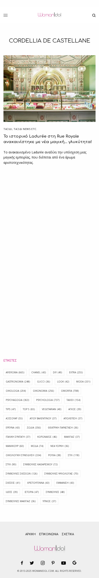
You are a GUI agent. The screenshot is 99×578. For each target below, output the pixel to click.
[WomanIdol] (49, 15)
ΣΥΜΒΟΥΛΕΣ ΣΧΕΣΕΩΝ (21, 473)
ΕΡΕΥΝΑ (13, 427)
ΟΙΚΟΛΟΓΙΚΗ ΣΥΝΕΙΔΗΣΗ (23, 455)
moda (83, 381)
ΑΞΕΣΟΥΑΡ (14, 418)
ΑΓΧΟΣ (74, 409)
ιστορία (32, 492)
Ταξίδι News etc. (25, 129)
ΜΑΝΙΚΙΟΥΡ (15, 446)
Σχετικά (68, 534)
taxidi (73, 400)
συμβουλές (55, 492)
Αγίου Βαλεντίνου (43, 418)
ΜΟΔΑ (37, 446)
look (63, 381)
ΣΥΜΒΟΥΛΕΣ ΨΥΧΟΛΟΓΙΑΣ (61, 473)
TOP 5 (29, 409)
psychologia (47, 400)
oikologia (16, 390)
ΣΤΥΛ (11, 464)
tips (11, 409)
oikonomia (43, 390)
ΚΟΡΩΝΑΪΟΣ (47, 436)
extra (76, 372)
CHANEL (38, 372)
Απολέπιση (73, 418)
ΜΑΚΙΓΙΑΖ (72, 436)
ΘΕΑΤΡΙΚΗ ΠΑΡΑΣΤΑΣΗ (63, 427)
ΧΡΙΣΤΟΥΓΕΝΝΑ (38, 482)
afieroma (15, 372)
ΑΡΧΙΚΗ (30, 534)
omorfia (70, 390)
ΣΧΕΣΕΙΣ (13, 482)
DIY (57, 372)
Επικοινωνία (48, 534)
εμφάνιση (65, 482)
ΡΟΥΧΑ (54, 455)
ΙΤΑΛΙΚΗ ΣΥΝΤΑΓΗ (18, 436)
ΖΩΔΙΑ (34, 427)
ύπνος (49, 501)
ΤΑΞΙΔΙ (7, 129)
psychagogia (17, 400)
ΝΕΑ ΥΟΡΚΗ (59, 446)
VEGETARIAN (51, 409)
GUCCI (43, 381)
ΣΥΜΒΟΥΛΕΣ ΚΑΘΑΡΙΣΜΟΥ (40, 464)
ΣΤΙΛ (73, 455)
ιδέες (11, 492)
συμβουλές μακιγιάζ (20, 501)
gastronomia (18, 381)
